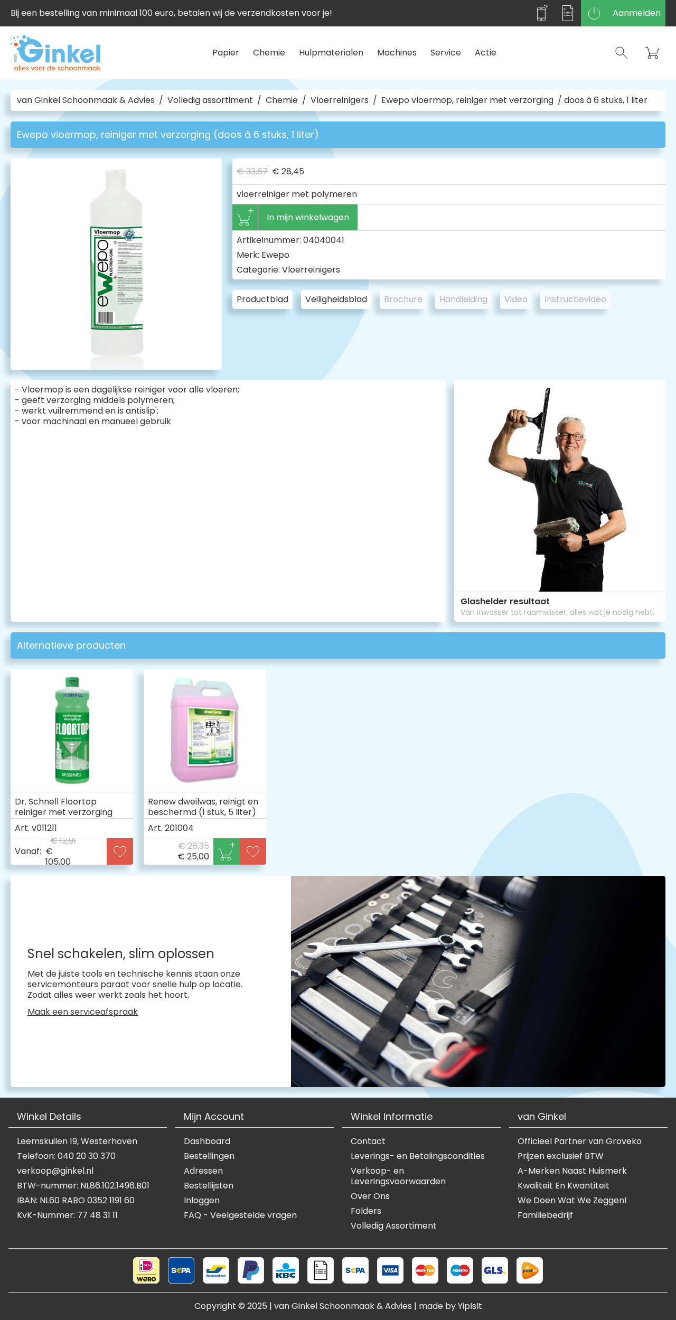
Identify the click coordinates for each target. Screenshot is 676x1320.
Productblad (262, 299)
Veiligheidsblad (336, 299)
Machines (397, 52)
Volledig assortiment (210, 100)
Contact (368, 1141)
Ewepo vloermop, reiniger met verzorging (467, 100)
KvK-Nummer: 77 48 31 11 (67, 1215)
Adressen (203, 1171)
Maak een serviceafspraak (82, 1012)
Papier (225, 52)
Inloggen (202, 1200)
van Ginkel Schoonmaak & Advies (86, 100)
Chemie (269, 52)
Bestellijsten (208, 1186)
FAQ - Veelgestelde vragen (240, 1215)
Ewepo (275, 255)
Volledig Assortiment (394, 1226)
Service (445, 52)
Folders (366, 1211)
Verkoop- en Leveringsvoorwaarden (398, 1176)
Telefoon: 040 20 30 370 (66, 1156)
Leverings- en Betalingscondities (418, 1156)
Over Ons (370, 1196)
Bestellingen (209, 1156)
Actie (485, 52)
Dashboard (207, 1141)
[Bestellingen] (568, 13)
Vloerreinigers (340, 100)
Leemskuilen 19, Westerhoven (77, 1141)
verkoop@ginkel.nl (55, 1171)
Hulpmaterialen (331, 52)
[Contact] (541, 13)
